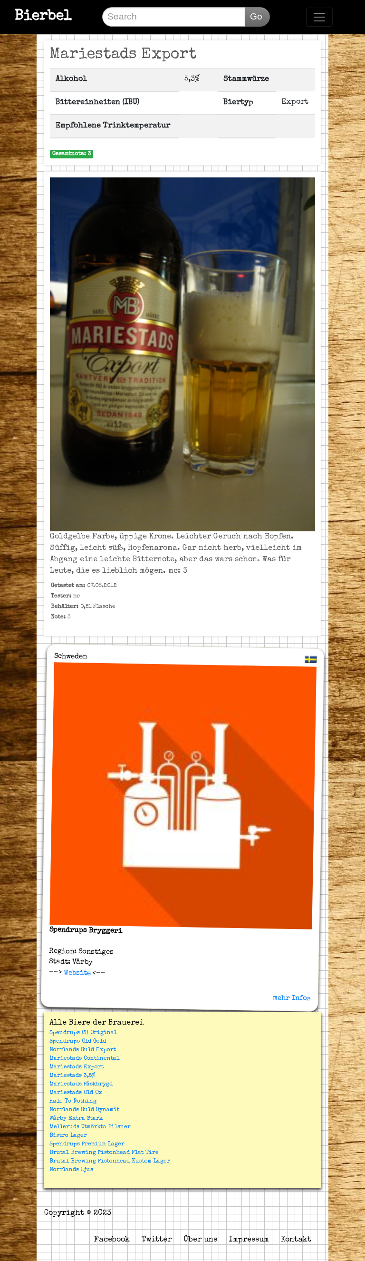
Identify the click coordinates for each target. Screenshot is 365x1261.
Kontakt (296, 1240)
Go (256, 16)
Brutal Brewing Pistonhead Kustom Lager (109, 1161)
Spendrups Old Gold (77, 1042)
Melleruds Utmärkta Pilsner (90, 1127)
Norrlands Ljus (71, 1170)
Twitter (157, 1240)
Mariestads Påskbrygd (81, 1084)
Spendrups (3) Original (83, 1033)
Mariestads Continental (84, 1059)
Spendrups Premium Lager (87, 1144)
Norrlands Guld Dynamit (84, 1110)
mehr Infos (292, 998)
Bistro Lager (68, 1136)
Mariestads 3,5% (72, 1076)
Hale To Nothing (72, 1102)
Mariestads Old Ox (75, 1093)
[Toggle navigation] (319, 17)
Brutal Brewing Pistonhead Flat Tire (104, 1153)
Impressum (249, 1240)
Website (75, 973)
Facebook (112, 1240)
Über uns (200, 1240)
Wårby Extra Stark (76, 1119)
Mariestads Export (76, 1067)
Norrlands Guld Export (82, 1050)
